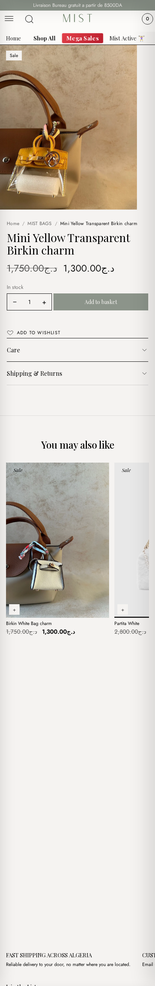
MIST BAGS (39, 223)
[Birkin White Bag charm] (57, 540)
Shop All (44, 38)
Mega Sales (82, 38)
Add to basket (101, 302)
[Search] (29, 19)
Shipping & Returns (34, 373)
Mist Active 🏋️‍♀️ (127, 38)
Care (13, 350)
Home (13, 38)
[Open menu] (9, 19)
